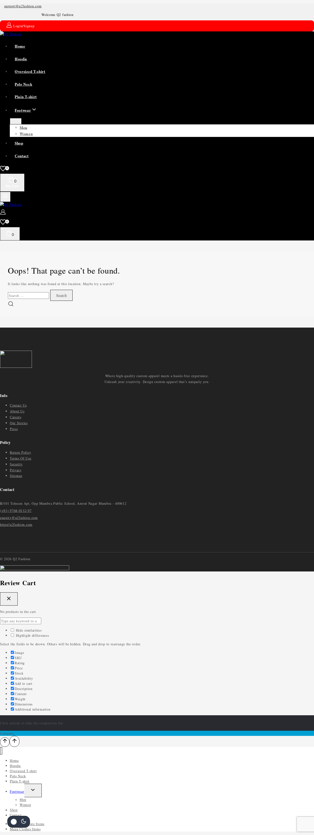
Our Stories (19, 423)
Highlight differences (32, 635)
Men (23, 127)
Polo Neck (23, 84)
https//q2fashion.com (16, 524)
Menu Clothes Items (25, 829)
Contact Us (18, 405)
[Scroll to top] (5, 742)
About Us (17, 411)
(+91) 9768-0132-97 (16, 510)
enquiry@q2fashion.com (19, 517)
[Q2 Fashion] (11, 34)
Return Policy (20, 452)
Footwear (17, 791)
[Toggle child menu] (33, 790)
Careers (15, 417)
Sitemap (16, 475)
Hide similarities (28, 630)
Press (14, 428)
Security (16, 464)
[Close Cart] (9, 599)
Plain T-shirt (26, 96)
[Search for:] (29, 295)
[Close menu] (1, 751)
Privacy (16, 470)
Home (20, 46)
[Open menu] (5, 197)
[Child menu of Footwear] (16, 121)
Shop (19, 143)
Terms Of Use (20, 458)
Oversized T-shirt (30, 71)
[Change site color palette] (18, 822)
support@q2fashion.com (23, 6)
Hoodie (21, 59)
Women (26, 133)
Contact (22, 156)
